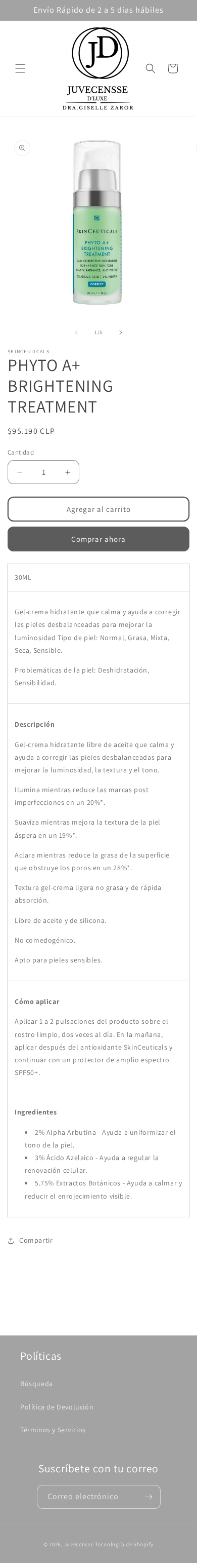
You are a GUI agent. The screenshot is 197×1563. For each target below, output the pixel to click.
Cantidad (21, 452)
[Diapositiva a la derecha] (121, 332)
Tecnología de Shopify (124, 1544)
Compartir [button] (36, 1240)
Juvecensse (79, 1544)
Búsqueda (36, 1383)
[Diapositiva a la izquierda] (76, 332)
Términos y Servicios (53, 1429)
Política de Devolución (56, 1406)
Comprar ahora (98, 539)
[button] (20, 68)
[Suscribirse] (149, 1497)
